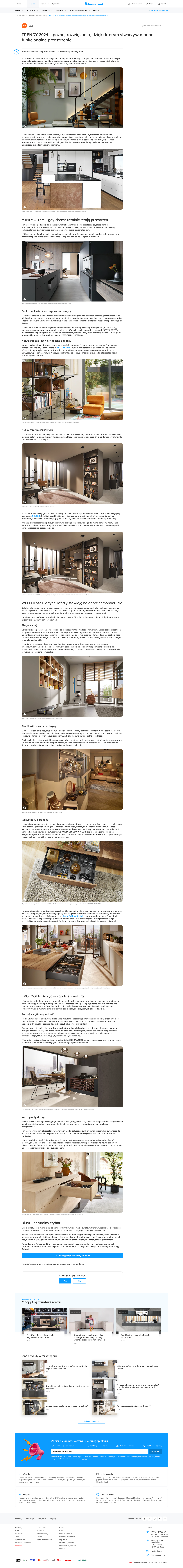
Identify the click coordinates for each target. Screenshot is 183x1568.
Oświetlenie (19, 1534)
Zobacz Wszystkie (91, 1421)
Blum (31, 26)
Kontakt (62, 1549)
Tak (65, 1281)
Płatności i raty (42, 1534)
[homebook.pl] (94, 4)
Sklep (19, 4)
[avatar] (24, 25)
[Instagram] (154, 1519)
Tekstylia (18, 1537)
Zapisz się (155, 1451)
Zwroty (39, 1537)
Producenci (44, 4)
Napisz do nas (156, 1551)
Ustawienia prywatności (67, 1546)
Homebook (63, 1528)
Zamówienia (41, 1528)
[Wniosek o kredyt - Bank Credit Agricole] (82, 1560)
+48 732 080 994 (159, 1532)
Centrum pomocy (158, 1555)
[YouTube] (149, 1519)
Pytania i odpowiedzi (45, 1540)
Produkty (18, 1519)
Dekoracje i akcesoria (23, 1543)
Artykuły (53, 1519)
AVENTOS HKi (63, 348)
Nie (79, 1281)
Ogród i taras (20, 1540)
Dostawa (40, 1531)
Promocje (18, 1546)
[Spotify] (165, 1519)
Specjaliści (56, 4)
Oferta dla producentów (67, 1537)
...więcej (84, 1459)
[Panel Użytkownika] (149, 4)
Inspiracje (32, 4)
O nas (61, 1531)
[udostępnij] (16, 51)
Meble (17, 1531)
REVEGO (36, 516)
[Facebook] (144, 1519)
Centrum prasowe (65, 1534)
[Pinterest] (160, 1519)
